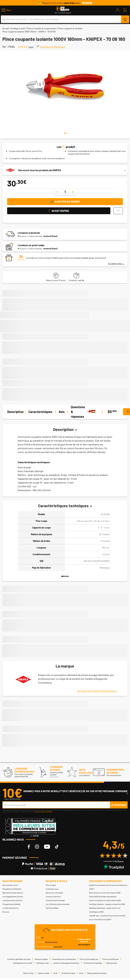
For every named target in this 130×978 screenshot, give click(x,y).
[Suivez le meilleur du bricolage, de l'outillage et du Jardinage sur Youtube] (47, 846)
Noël (55, 973)
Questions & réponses (78, 411)
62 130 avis (119, 861)
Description (15, 412)
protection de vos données (43, 812)
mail (42, 937)
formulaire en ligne (51, 942)
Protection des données (55, 900)
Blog (81, 973)
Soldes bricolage (68, 973)
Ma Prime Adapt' (52, 908)
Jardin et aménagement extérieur (66, 963)
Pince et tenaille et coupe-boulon (41, 28)
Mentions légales (41, 959)
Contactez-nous (52, 889)
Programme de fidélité (11, 904)
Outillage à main (18, 28)
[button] (6, 10)
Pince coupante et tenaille (70, 28)
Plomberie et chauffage (92, 963)
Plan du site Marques (110, 959)
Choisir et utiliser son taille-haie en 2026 (105, 900)
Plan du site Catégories (89, 959)
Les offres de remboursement (58, 904)
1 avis (31, 47)
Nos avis (5, 912)
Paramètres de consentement (64, 959)
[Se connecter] (118, 10)
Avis (62, 412)
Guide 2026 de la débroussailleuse (102, 896)
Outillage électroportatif (22, 963)
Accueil (5, 28)
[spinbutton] (65, 192)
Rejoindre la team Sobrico (12, 893)
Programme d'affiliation (11, 889)
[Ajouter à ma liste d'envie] (118, 210)
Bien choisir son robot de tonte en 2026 (104, 893)
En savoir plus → (116, 263)
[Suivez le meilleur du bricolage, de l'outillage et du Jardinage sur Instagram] (37, 846)
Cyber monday (43, 973)
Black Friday (28, 973)
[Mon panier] (125, 10)
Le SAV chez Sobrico (10, 908)
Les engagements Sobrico (12, 896)
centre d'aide (58, 946)
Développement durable (97, 973)
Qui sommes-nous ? (10, 885)
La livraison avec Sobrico (12, 900)
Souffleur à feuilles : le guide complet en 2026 (107, 904)
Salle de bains (111, 963)
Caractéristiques (40, 412)
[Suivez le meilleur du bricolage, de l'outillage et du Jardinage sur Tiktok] (57, 846)
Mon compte (51, 885)
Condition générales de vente (18, 959)
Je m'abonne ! (119, 804)
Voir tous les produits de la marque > (97, 690)
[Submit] (125, 19)
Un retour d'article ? (53, 896)
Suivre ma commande (54, 893)
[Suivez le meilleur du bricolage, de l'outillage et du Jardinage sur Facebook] (29, 846)
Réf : (4, 46)
